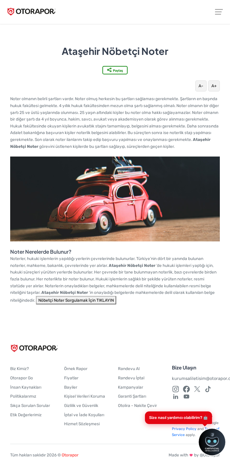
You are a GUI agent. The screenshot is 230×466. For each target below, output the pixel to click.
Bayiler (70, 387)
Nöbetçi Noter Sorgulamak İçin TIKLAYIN (76, 300)
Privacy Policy (184, 429)
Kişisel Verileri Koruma (84, 396)
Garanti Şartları (132, 396)
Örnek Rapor (75, 368)
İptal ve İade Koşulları (84, 414)
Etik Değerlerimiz (26, 414)
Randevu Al (129, 368)
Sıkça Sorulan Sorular (30, 405)
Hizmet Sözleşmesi (82, 423)
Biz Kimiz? (19, 368)
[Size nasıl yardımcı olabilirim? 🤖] (204, 442)
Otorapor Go (21, 377)
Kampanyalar (130, 387)
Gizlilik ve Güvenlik (81, 405)
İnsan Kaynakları (25, 387)
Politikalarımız (23, 396)
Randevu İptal (131, 377)
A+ (214, 85)
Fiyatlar (71, 377)
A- (201, 85)
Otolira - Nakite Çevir (137, 405)
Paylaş (118, 71)
